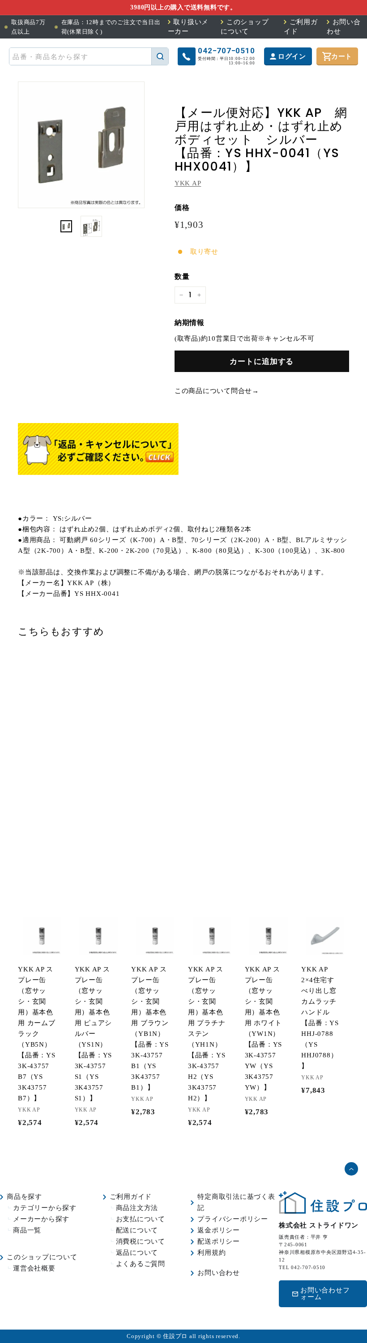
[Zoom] (81, 145)
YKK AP (188, 183)
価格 (182, 207)
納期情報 (190, 322)
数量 (182, 276)
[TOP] (323, 1211)
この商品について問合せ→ (217, 390)
